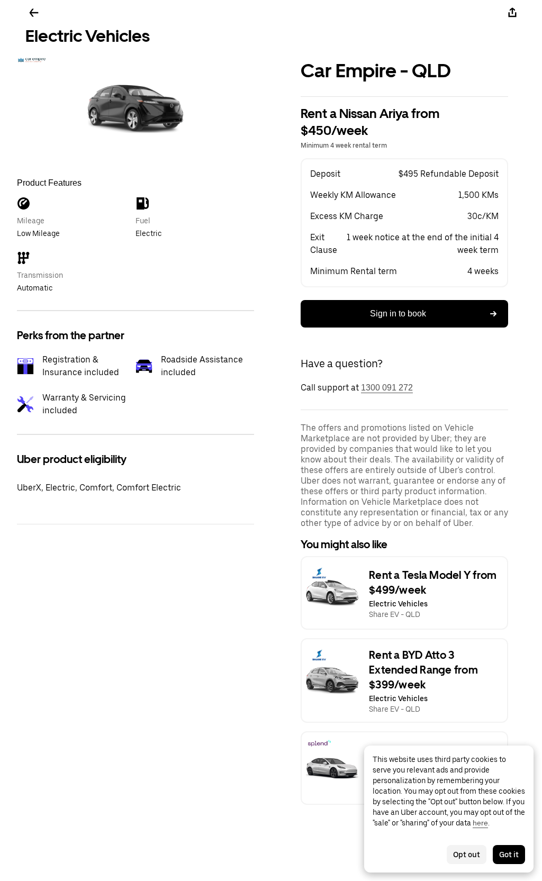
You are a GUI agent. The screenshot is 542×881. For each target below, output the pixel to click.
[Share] (512, 12)
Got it (509, 854)
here (480, 823)
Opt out (466, 854)
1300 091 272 (387, 387)
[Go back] (34, 12)
